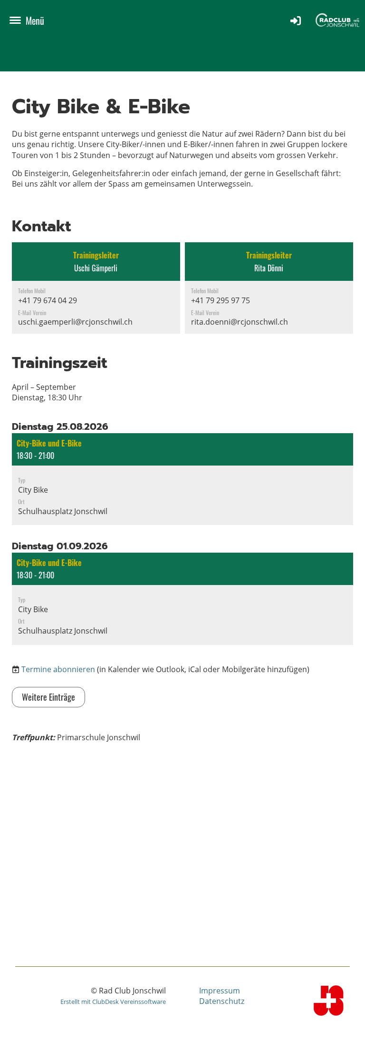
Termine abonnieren (58, 669)
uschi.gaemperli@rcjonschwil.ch (75, 322)
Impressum (219, 990)
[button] (182, 479)
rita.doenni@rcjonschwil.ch (239, 322)
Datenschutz (221, 1001)
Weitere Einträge (48, 697)
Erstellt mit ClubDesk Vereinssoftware (113, 1001)
